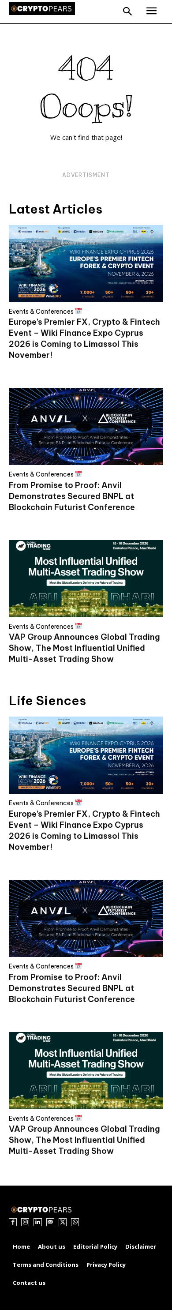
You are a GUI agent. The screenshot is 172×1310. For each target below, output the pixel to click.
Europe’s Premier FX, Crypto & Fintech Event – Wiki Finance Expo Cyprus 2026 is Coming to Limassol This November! (84, 338)
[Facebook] (13, 1222)
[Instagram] (25, 1222)
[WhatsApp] (75, 1222)
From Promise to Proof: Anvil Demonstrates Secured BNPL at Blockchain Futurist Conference (72, 496)
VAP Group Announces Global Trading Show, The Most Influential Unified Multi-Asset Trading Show (84, 648)
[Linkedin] (37, 1222)
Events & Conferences (42, 311)
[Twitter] (63, 1222)
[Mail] (50, 1222)
